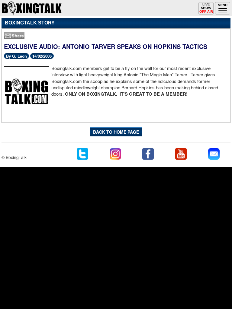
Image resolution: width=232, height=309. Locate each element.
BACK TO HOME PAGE (116, 132)
